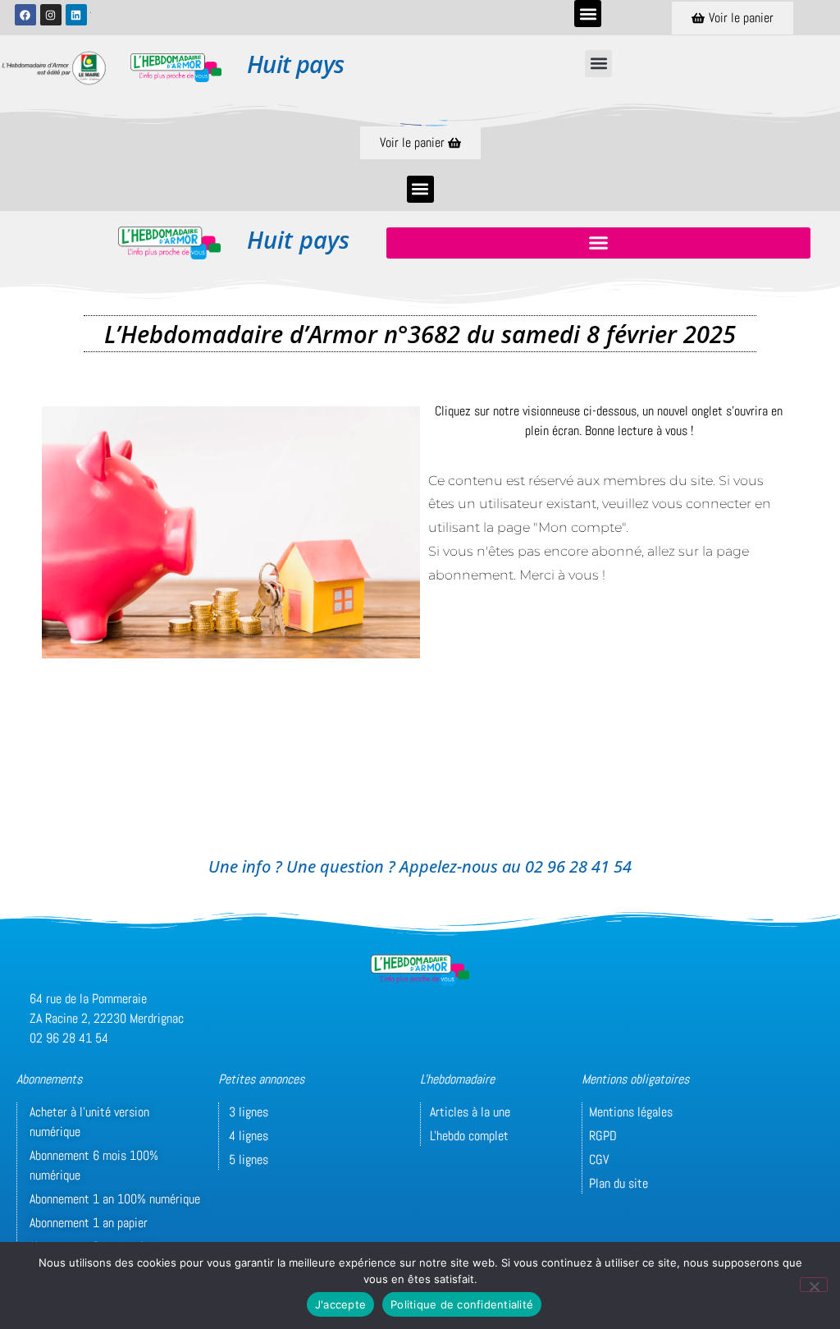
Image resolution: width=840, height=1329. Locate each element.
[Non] (814, 1284)
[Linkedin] (76, 14)
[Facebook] (25, 14)
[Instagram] (51, 14)
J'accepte (340, 1304)
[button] (587, 13)
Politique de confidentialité (461, 1304)
